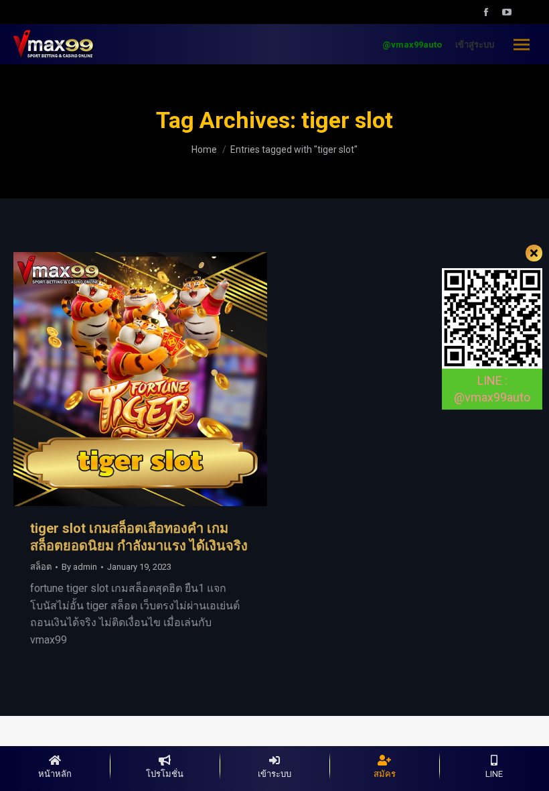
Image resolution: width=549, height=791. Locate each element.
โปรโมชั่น (164, 774)
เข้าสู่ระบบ (474, 45)
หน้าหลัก (55, 774)
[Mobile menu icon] (521, 44)
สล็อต (41, 567)
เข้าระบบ (274, 774)
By (79, 567)
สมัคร (385, 774)
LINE (494, 774)
